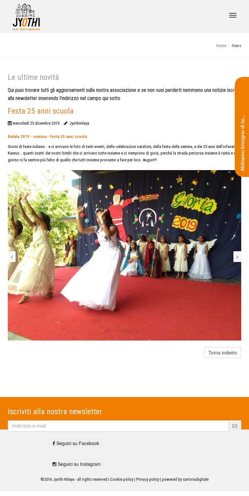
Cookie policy (121, 479)
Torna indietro (222, 352)
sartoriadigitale (195, 479)
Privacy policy (147, 479)
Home (221, 45)
